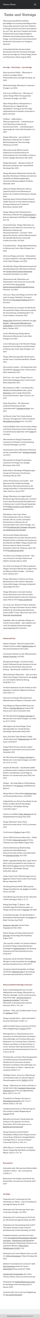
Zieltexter (9, 1013)
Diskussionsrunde (19, 840)
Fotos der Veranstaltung (12, 615)
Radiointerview (27, 646)
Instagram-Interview (10, 925)
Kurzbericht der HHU (15, 550)
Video (31, 432)
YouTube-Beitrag (15, 708)
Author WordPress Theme (14, 1316)
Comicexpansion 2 (29, 215)
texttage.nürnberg (23, 408)
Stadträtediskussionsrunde (25, 1282)
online (15, 866)
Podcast (6, 749)
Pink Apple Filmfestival (20, 300)
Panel (5, 879)
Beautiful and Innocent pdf (13, 1127)
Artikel (34, 677)
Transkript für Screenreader (13, 1274)
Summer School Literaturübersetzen (19, 271)
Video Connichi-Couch (16, 507)
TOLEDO (24, 1080)
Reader (33, 217)
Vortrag (16, 370)
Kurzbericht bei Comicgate (17, 527)
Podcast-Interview (10, 656)
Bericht (28, 507)
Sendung (20, 786)
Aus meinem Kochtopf (14, 1295)
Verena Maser (9, 4)
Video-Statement (25, 814)
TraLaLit (23, 1029)
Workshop (7, 393)
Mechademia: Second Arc (12, 1101)
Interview (6, 935)
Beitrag (33, 961)
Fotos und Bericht (25, 600)
